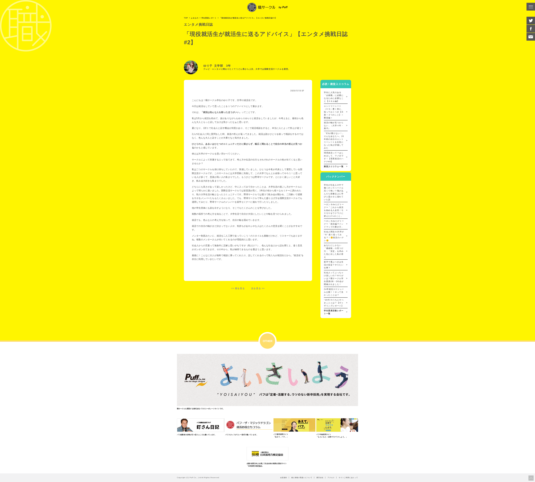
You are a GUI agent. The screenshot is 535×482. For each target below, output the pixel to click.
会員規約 (283, 477)
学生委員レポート (209, 18)
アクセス (331, 477)
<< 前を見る (238, 288)
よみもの (194, 18)
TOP (186, 18)
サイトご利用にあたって (348, 477)
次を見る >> (258, 288)
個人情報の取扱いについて (301, 477)
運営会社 (319, 477)
